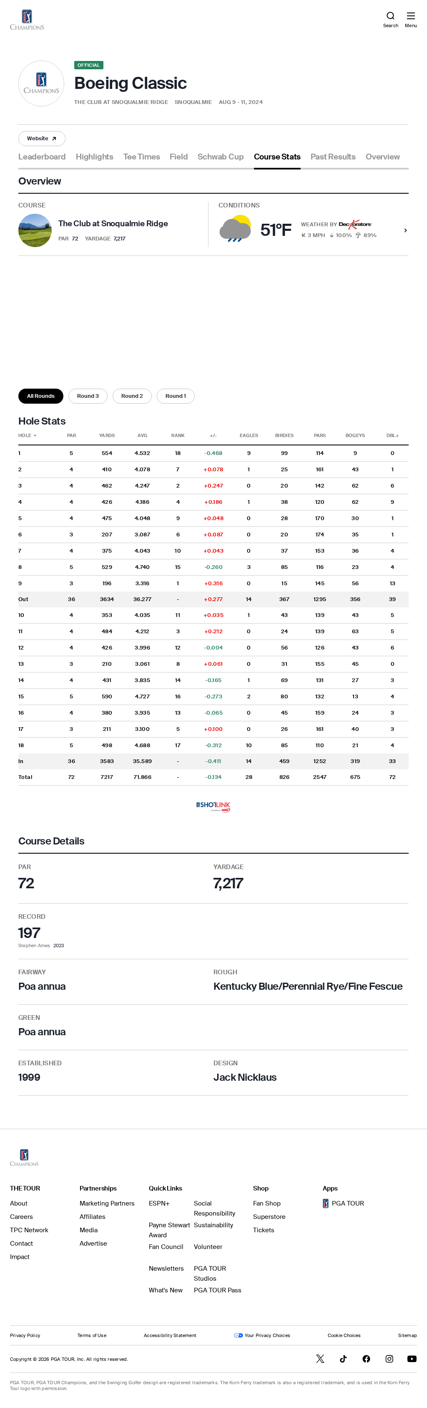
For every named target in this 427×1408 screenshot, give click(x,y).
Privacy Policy (25, 1335)
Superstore (269, 1217)
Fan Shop (267, 1203)
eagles (249, 435)
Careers (21, 1217)
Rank (177, 435)
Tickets (263, 1230)
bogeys (355, 435)
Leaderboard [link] (42, 157)
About (19, 1203)
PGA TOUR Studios (210, 1273)
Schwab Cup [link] (221, 157)
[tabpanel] (213, 635)
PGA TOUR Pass (217, 1290)
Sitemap (407, 1335)
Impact (20, 1257)
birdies (284, 435)
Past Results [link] (333, 157)
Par (71, 435)
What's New (166, 1290)
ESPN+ (159, 1203)
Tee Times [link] (141, 157)
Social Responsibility (214, 1208)
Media (89, 1230)
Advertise (93, 1243)
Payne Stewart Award (169, 1230)
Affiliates (92, 1217)
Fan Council (166, 1247)
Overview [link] (382, 157)
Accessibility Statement (170, 1335)
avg (142, 435)
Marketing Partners (107, 1203)
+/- (213, 435)
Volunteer (208, 1247)
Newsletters (166, 1268)
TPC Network (29, 1230)
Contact (21, 1243)
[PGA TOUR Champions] (24, 1157)
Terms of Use (92, 1335)
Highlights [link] (94, 157)
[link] (27, 20)
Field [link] (179, 157)
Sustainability (213, 1225)
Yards (107, 435)
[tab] (42, 160)
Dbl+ (393, 435)
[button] (41, 138)
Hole (34, 435)
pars (320, 435)
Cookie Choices (344, 1335)
